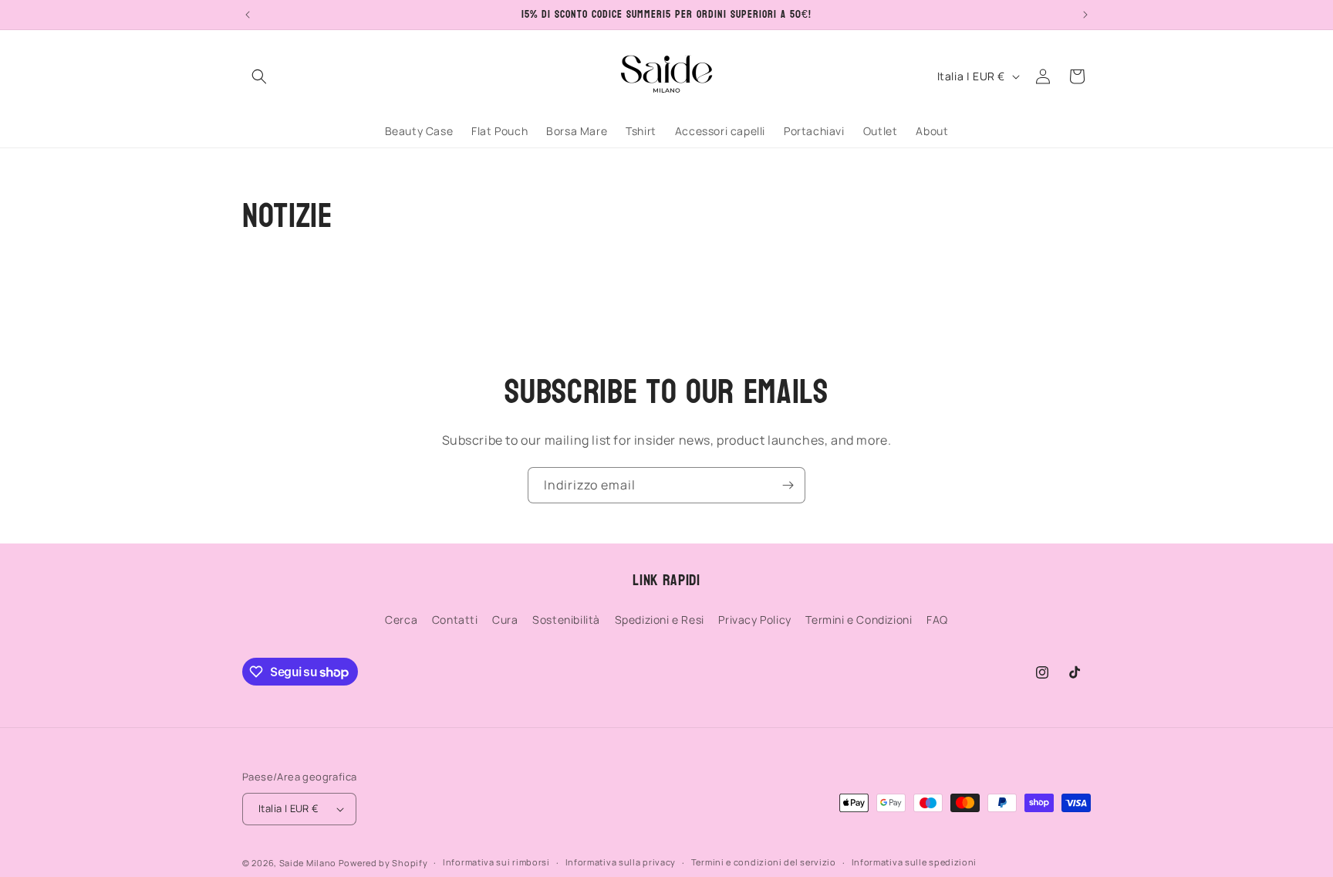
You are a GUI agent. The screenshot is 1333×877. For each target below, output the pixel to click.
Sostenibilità (566, 619)
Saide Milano (307, 863)
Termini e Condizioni (858, 619)
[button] (259, 76)
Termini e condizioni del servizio (763, 862)
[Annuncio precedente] (248, 14)
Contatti (455, 619)
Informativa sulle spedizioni (914, 862)
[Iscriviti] (788, 485)
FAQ (937, 619)
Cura (505, 619)
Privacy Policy (754, 619)
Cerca (401, 619)
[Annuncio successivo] (1085, 14)
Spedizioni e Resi (659, 619)
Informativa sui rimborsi (496, 862)
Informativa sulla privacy (621, 862)
